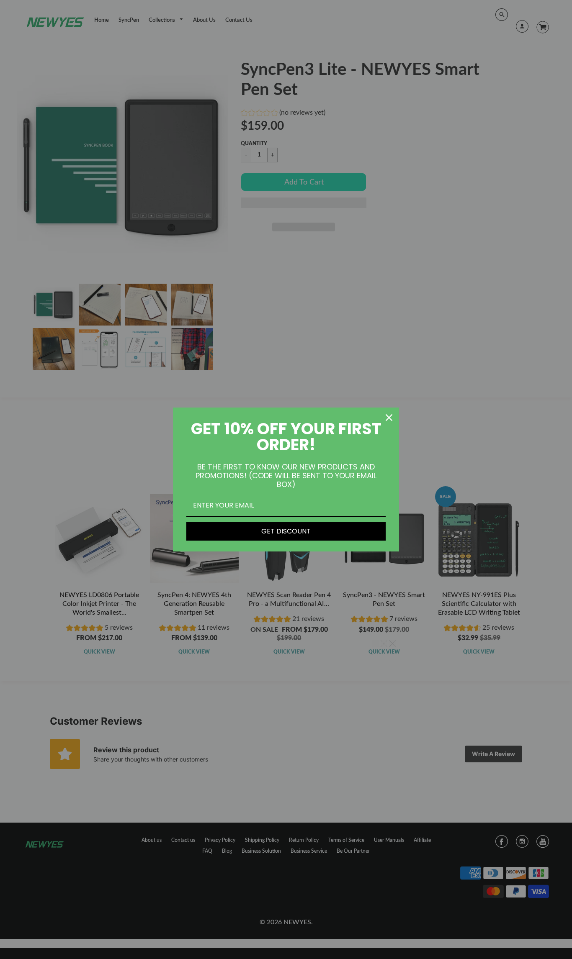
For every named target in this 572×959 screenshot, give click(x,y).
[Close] (389, 418)
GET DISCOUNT (286, 531)
